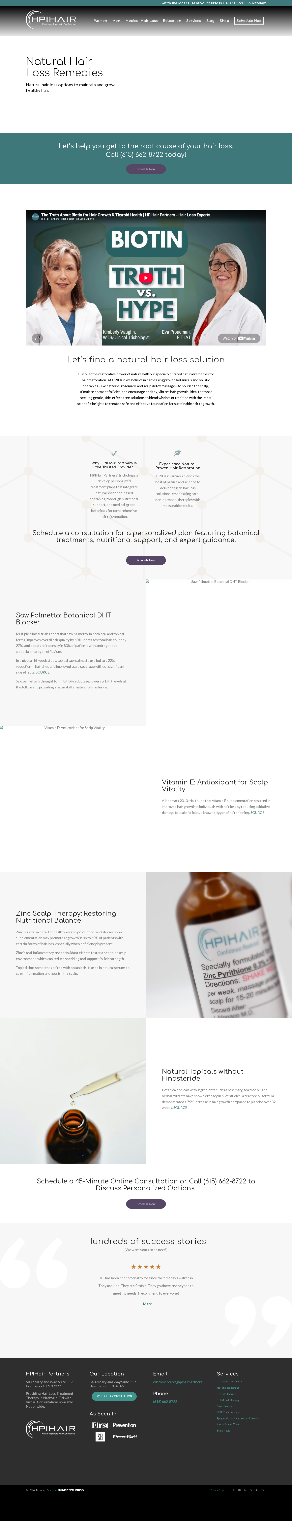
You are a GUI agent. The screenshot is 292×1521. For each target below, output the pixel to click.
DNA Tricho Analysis (229, 1412)
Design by (52, 1490)
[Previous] (86, 1266)
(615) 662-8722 (141, 154)
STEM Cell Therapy (228, 1400)
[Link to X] (263, 1490)
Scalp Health (224, 1430)
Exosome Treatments (229, 1381)
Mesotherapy (225, 1406)
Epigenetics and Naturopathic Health (238, 1418)
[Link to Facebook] (233, 1490)
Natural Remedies (228, 1387)
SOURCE (43, 672)
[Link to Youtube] (239, 1490)
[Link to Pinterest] (251, 1490)
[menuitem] (101, 21)
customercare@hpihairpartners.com (181, 1382)
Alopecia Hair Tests (228, 1424)
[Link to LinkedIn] (257, 1490)
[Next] (206, 1266)
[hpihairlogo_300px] (51, 21)
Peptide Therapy (227, 1394)
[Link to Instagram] (245, 1490)
